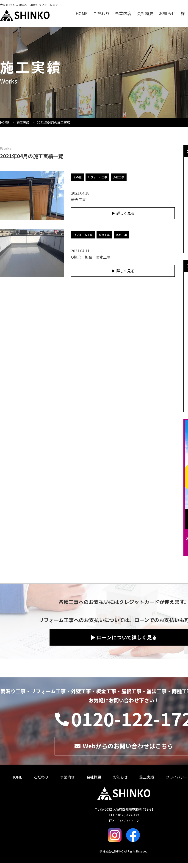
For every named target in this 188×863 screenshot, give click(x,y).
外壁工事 (118, 177)
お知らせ (167, 13)
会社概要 (145, 13)
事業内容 (123, 13)
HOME (82, 13)
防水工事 (121, 235)
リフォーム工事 (97, 177)
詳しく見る (125, 213)
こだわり (101, 13)
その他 (77, 177)
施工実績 (23, 122)
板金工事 (104, 235)
